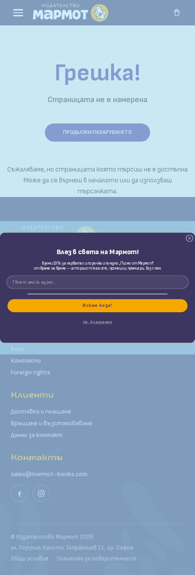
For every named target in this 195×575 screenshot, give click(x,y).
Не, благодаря (97, 321)
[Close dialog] (189, 238)
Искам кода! (97, 305)
